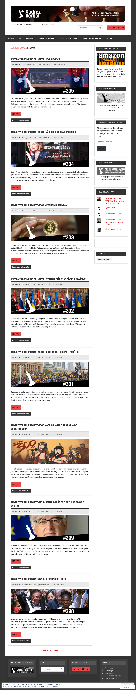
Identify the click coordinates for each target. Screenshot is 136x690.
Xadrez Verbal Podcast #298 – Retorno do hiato (38, 579)
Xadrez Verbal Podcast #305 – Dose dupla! (35, 58)
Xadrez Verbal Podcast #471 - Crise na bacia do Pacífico (114, 222)
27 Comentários (58, 585)
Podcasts (30, 39)
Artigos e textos (14, 39)
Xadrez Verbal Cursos (68, 39)
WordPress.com (111, 678)
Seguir (101, 148)
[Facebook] (118, 27)
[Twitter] (123, 27)
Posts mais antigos (50, 651)
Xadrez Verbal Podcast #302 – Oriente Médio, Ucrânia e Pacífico (48, 278)
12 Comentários (57, 284)
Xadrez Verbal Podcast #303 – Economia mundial (39, 205)
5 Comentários (57, 357)
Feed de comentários (113, 676)
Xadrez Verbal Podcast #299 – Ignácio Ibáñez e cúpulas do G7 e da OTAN (47, 504)
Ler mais (15, 114)
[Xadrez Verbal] (68, 22)
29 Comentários (57, 211)
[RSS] (109, 27)
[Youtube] (114, 27)
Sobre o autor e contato (92, 39)
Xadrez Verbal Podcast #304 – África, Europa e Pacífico (43, 132)
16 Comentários (59, 64)
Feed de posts (110, 673)
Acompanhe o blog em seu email (110, 122)
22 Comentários (58, 137)
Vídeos (109, 39)
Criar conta (109, 668)
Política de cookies (53, 686)
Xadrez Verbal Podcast (113, 214)
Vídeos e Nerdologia (47, 39)
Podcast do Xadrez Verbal (20, 120)
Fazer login (109, 671)
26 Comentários (57, 434)
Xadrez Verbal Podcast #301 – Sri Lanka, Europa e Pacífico (45, 352)
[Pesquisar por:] (90, 28)
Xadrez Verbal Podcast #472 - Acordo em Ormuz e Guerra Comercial (114, 201)
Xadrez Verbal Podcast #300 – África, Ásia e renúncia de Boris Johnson (44, 427)
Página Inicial (110, 208)
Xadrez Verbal (46, 64)
